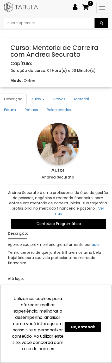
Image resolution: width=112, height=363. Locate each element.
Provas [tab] (59, 99)
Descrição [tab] (13, 99)
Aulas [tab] (36, 99)
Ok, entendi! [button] (83, 327)
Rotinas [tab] (31, 109)
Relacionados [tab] (59, 109)
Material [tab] (81, 99)
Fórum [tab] (10, 109)
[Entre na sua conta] (77, 6)
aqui (95, 244)
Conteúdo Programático (58, 223)
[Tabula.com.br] (36, 7)
